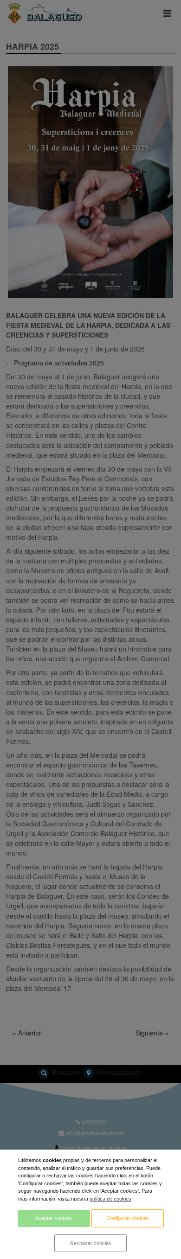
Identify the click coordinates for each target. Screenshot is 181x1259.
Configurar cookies (127, 1218)
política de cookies (110, 1198)
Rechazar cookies (90, 1243)
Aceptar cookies (53, 1218)
